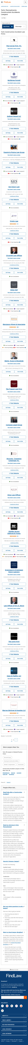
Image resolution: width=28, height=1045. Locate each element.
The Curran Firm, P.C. (14, 46)
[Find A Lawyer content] (25, 1020)
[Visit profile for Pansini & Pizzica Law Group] (14, 147)
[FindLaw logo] (7, 2)
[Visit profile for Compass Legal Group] (14, 419)
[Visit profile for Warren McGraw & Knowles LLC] (14, 705)
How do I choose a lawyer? (11, 861)
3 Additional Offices (14, 196)
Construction (21, 764)
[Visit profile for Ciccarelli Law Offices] (14, 250)
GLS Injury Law (14, 187)
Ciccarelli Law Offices (14, 255)
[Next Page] (16, 739)
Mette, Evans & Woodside (14, 361)
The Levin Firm (14, 641)
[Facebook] (2, 1006)
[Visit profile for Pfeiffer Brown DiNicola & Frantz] (14, 526)
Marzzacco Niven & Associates (14, 324)
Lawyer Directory (4, 6)
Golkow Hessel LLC (14, 116)
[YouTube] (7, 1006)
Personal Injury (7, 757)
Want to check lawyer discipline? (13, 932)
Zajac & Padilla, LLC (14, 676)
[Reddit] (21, 1006)
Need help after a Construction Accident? (12, 793)
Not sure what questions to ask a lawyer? (13, 907)
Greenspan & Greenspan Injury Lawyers (14, 571)
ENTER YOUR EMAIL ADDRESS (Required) (10, 994)
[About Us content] (25, 1015)
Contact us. (14, 987)
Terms (2, 1041)
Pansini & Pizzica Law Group (14, 152)
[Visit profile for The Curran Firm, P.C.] (14, 40)
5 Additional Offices (14, 400)
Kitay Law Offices (14, 495)
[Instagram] (16, 1006)
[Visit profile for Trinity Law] (14, 216)
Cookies (21, 1041)
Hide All (8, 782)
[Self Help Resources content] (25, 1024)
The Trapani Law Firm (14, 389)
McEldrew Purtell (14, 80)
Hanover (13, 773)
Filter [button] (4, 18)
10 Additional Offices (14, 265)
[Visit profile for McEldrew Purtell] (14, 75)
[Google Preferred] (2, 1010)
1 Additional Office (14, 470)
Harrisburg (11, 774)
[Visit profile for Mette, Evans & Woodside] (14, 355)
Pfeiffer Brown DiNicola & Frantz (14, 532)
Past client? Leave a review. (14, 48)
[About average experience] (19, 67)
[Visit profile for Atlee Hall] (14, 284)
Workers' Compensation (9, 764)
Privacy (8, 1041)
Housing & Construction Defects (11, 761)
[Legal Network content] (25, 1033)
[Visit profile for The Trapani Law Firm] (14, 383)
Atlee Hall (14, 290)
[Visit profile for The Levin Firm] (14, 636)
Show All (3, 782)
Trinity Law (14, 221)
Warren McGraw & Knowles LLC (14, 710)
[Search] (25, 2)
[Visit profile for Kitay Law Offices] (14, 489)
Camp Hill (5, 774)
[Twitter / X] (11, 1006)
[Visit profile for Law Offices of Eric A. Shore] (14, 600)
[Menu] (2, 2)
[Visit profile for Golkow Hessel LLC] (14, 111)
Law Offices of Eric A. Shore (14, 606)
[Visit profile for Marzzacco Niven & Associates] (14, 319)
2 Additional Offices (14, 616)
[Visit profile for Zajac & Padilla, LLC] (14, 670)
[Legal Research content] (25, 1029)
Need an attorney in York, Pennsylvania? (11, 826)
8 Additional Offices (14, 333)
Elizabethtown (6, 773)
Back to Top (14, 969)
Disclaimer (14, 1041)
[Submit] (25, 997)
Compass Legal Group (14, 425)
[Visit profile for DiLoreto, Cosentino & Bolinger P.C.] (14, 453)
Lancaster (19, 773)
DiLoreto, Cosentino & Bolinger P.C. (14, 460)
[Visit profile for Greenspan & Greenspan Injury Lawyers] (14, 564)
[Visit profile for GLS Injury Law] (14, 181)
